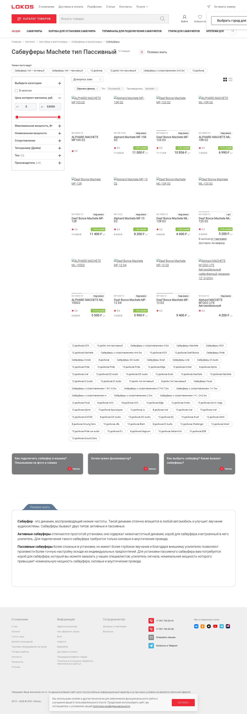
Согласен (183, 702)
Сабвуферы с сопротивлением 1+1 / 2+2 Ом (183, 395)
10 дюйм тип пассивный (110, 345)
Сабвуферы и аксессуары (87, 41)
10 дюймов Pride (106, 367)
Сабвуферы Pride (215, 352)
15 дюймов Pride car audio (85, 431)
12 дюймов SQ (166, 417)
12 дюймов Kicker (180, 402)
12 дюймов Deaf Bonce (186, 352)
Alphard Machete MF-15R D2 (130, 139)
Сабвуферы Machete (187, 345)
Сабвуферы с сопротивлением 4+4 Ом (121, 352)
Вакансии (108, 631)
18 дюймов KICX (130, 402)
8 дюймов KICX (105, 402)
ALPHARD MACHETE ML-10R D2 (215, 139)
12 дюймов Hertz (215, 417)
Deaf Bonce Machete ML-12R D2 (172, 220)
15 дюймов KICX (158, 352)
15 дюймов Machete (220, 374)
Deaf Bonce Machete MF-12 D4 (130, 302)
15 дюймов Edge (155, 402)
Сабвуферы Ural (181, 360)
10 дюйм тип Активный (141, 381)
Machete (150, 88)
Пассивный (114, 88)
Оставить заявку (224, 6)
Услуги (140, 6)
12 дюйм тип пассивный (123, 70)
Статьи (110, 6)
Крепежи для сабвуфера (223, 31)
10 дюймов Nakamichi (170, 431)
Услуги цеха (18, 636)
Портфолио (94, 6)
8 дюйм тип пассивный (173, 381)
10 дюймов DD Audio (137, 374)
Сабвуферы (34, 31)
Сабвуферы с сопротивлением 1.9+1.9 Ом (94, 388)
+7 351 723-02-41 (165, 620)
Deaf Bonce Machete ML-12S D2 (215, 220)
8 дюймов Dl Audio (163, 424)
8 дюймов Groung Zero (84, 424)
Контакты (125, 6)
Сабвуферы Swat (156, 360)
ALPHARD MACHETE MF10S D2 (85, 139)
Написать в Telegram (166, 645)
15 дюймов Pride (131, 367)
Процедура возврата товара (72, 656)
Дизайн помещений (22, 641)
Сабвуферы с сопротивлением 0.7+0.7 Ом (146, 388)
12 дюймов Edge (156, 367)
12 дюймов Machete (82, 352)
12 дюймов (96, 70)
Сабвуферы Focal (203, 381)
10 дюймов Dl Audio (110, 381)
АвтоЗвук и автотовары (53, 41)
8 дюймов (104, 360)
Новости (61, 641)
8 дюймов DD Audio (110, 417)
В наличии (213, 239)
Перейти (86, 167)
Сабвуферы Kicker (81, 360)
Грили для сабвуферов (184, 31)
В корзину (131, 168)
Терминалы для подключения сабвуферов (132, 31)
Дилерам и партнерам (115, 626)
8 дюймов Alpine (208, 367)
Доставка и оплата (71, 6)
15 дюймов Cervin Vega (210, 402)
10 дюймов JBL (111, 424)
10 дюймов (198, 70)
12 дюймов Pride (81, 367)
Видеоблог (62, 646)
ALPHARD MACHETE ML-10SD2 (88, 302)
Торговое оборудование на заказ (29, 646)
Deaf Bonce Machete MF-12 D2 (172, 302)
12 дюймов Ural (80, 374)
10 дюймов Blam (136, 424)
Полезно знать (157, 52)
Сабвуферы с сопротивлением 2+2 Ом (164, 70)
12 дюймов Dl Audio (82, 381)
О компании (46, 6)
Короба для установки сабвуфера (72, 31)
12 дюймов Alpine (81, 409)
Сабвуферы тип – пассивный (67, 70)
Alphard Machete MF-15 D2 (129, 220)
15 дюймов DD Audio (139, 417)
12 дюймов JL (137, 409)
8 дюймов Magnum (140, 431)
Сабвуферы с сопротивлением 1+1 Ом (196, 388)
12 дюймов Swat (164, 374)
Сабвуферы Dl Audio (207, 360)
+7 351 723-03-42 (165, 629)
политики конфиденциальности (111, 706)
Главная (16, 41)
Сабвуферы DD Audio (128, 360)
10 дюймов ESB (197, 431)
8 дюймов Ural (160, 409)
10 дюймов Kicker (182, 367)
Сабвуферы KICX (215, 345)
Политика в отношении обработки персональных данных (75, 662)
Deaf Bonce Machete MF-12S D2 (172, 139)
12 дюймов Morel (220, 424)
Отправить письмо (166, 637)
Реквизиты (18, 662)
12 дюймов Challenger (191, 424)
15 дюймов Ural (208, 409)
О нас (15, 626)
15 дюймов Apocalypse (110, 409)
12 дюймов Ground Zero (84, 438)
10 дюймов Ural (184, 409)
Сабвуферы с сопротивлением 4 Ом (149, 345)
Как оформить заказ (68, 631)
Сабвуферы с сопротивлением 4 (89, 395)
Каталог (30, 41)
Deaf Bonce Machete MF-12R (88, 220)
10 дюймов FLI (115, 431)
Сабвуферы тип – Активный (29, 70)
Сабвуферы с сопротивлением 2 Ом (133, 395)
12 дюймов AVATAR (82, 417)
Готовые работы (20, 651)
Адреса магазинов (67, 626)
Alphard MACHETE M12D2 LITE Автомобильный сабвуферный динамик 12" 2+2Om (214, 303)
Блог (59, 636)
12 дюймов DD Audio (107, 374)
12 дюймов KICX (80, 345)
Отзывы (16, 667)
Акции (16, 31)
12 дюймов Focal (81, 402)
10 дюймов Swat (190, 417)
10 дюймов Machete (191, 374)
